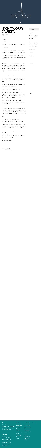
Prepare (33, 198)
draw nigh (35, 280)
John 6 (30, 176)
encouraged (30, 283)
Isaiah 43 (36, 167)
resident (33, 370)
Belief (34, 120)
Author (34, 118)
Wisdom (35, 230)
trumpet (33, 404)
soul (32, 385)
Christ (35, 123)
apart (34, 239)
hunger (30, 312)
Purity (37, 213)
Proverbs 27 (35, 203)
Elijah (31, 137)
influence (30, 317)
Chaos (38, 121)
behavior (33, 246)
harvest (33, 307)
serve (30, 380)
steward (35, 389)
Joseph (36, 176)
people (32, 346)
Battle (30, 120)
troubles (36, 402)
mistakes (30, 336)
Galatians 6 (30, 150)
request (30, 370)
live (33, 329)
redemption (37, 365)
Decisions (32, 130)
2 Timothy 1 (33, 113)
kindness (36, 322)
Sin (29, 83)
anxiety (30, 239)
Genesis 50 (37, 154)
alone (30, 237)
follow (36, 295)
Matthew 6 (7, 149)
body (32, 249)
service (32, 380)
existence (36, 288)
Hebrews (37, 164)
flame (31, 295)
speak (36, 385)
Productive (32, 200)
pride (35, 353)
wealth (36, 411)
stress (30, 390)
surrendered (35, 394)
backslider (33, 244)
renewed (32, 368)
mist (32, 336)
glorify (32, 302)
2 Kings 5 (34, 111)
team (30, 397)
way (31, 411)
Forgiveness (31, 71)
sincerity (33, 382)
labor (33, 324)
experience (30, 290)
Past (33, 193)
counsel (36, 268)
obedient (30, 341)
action (37, 234)
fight (36, 293)
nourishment (32, 339)
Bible (36, 120)
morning (37, 336)
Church (38, 123)
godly (35, 302)
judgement (33, 322)
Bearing (32, 120)
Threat (33, 227)
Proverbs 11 (30, 201)
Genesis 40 (33, 154)
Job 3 (37, 171)
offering (34, 341)
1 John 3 (35, 99)
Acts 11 (35, 116)
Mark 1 (34, 184)
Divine (35, 135)
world (30, 414)
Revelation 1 (30, 217)
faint (33, 290)
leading (35, 326)
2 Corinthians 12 (35, 108)
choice (35, 254)
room (33, 373)
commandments (31, 259)
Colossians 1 (30, 125)
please (37, 348)
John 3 (35, 174)
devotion (30, 276)
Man (29, 184)
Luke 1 (31, 183)
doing (32, 280)
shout (37, 380)
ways (30, 411)
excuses (30, 288)
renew (34, 368)
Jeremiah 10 (30, 171)
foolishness (30, 297)
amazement (32, 237)
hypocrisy (30, 314)
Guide (35, 159)
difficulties (33, 276)
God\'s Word (30, 157)
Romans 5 (37, 217)
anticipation (36, 237)
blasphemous (33, 247)
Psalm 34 (30, 210)
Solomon (32, 222)
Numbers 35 (34, 191)
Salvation (30, 220)
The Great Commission (33, 86)
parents (37, 343)
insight (33, 317)
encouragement (35, 283)
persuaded (30, 348)
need (30, 339)
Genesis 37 (34, 152)
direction (36, 276)
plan (32, 348)
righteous (30, 373)
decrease (37, 271)
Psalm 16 (33, 208)
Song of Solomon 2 (36, 222)
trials (32, 402)
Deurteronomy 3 (36, 130)
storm (37, 389)
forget (34, 297)
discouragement (34, 278)
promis (33, 358)
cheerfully (30, 254)
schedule (30, 377)
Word (33, 232)
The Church (31, 84)
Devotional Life (32, 68)
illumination (33, 314)
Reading (30, 215)
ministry (34, 334)
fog (34, 295)
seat (34, 377)
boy (35, 249)
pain (35, 343)
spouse (32, 387)
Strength (30, 225)
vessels (36, 407)
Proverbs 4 (37, 205)
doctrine (30, 280)
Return (36, 215)
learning (37, 326)
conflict (35, 263)
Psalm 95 (33, 213)
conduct (33, 263)
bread (37, 249)
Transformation (37, 227)
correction (34, 268)
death (35, 271)
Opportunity (30, 193)
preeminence (33, 351)
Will (33, 230)
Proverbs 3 (33, 205)
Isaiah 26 (30, 167)
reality (36, 363)
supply (30, 394)
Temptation (30, 227)
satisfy (36, 375)
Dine (33, 135)
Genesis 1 (37, 150)
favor (30, 293)
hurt (36, 312)
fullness (37, 300)
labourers (35, 324)
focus (33, 295)
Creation (30, 128)
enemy (38, 283)
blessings (30, 249)
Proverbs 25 (32, 203)
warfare (32, 409)
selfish (38, 377)
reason (30, 365)
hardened (30, 307)
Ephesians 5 (30, 140)
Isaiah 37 (33, 167)
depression (37, 273)
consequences (34, 264)
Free (34, 147)
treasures (30, 402)
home (30, 310)
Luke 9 (37, 183)
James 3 (32, 169)
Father (35, 145)
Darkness (35, 128)
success (38, 390)
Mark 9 (37, 184)
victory (30, 409)
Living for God (7, 148)
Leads (30, 181)
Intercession (31, 73)
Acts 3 (30, 118)
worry (10, 149)
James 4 (34, 169)
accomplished (31, 234)
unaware (33, 406)
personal (34, 346)
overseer (33, 343)
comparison (34, 261)
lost (34, 329)
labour (37, 324)
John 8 (34, 176)
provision (36, 360)
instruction (30, 319)
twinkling (30, 406)
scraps (33, 377)
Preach (30, 198)
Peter (37, 193)
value (34, 407)
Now (31, 191)
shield (36, 380)
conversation (36, 266)
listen (32, 329)
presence (30, 353)
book (34, 249)
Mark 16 (32, 184)
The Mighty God (32, 87)
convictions (30, 268)
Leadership (37, 179)
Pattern (35, 193)
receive (34, 365)
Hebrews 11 (32, 162)
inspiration (35, 317)
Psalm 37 (33, 210)
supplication (36, 392)
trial (34, 402)
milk (29, 334)
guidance (34, 305)
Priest (30, 200)
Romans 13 (34, 217)
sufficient (33, 392)
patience (38, 344)
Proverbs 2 (30, 205)
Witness (38, 230)
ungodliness (36, 406)
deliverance (30, 273)
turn (38, 404)
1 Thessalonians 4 (36, 103)
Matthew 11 (30, 186)
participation (30, 344)
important (37, 314)
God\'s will (34, 157)
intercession (37, 319)
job (29, 322)
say (37, 375)
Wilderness (30, 230)
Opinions (37, 191)
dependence (34, 273)
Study (35, 225)
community (30, 261)
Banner (36, 118)
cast (38, 251)
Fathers (33, 145)
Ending (33, 137)
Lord (34, 181)
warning (35, 409)
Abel (33, 116)
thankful (30, 399)
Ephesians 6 (34, 140)
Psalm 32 (36, 208)
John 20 (30, 174)
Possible (35, 196)
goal (34, 302)
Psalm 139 (30, 208)
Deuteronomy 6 (36, 133)
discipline (30, 278)
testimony (34, 397)
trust (34, 404)
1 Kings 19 (35, 101)
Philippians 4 (31, 196)
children (33, 254)
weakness (34, 411)
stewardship (32, 389)
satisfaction (33, 375)
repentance (37, 368)
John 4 (37, 174)
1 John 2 (32, 99)
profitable (35, 356)
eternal (32, 285)
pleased (35, 348)
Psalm (35, 213)
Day (29, 130)
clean (36, 256)
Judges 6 (30, 179)
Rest (11, 148)
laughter (30, 326)
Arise (32, 118)
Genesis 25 (30, 152)
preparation (37, 351)
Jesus (33, 171)
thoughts (35, 399)
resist (34, 370)
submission (35, 390)
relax (30, 368)
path (35, 344)
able (37, 232)
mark (31, 331)
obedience (36, 339)
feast (31, 293)
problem (30, 356)
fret (29, 300)
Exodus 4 (33, 142)
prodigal (33, 356)
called (33, 251)
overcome (30, 343)
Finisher (30, 147)
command (35, 259)
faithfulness (35, 290)
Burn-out (35, 121)
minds (31, 334)
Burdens (33, 121)
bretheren (30, 251)
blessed (36, 247)
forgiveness (37, 297)
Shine (37, 220)
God (36, 157)
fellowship (34, 293)
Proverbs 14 (34, 201)
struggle (32, 390)
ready (34, 363)
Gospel (30, 159)
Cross (32, 128)
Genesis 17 (34, 150)
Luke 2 (33, 183)
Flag (32, 147)
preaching (30, 351)
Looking (32, 181)
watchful (37, 409)
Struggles (33, 225)
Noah (30, 191)
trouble (30, 404)
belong (30, 247)
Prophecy (35, 200)
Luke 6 (35, 183)
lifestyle (30, 327)
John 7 (32, 176)
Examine (37, 140)
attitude (30, 244)
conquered (30, 264)
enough (30, 285)
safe (36, 373)
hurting (35, 312)
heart (37, 307)
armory (37, 239)
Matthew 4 (32, 188)
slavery (36, 382)
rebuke (32, 365)
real (37, 363)
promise (30, 358)
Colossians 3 (34, 125)
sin (34, 382)
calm (34, 251)
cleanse (34, 256)
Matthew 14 (34, 186)
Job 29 (35, 171)
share (34, 380)
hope (34, 310)
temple (32, 397)
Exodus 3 (30, 142)
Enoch (35, 137)
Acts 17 (38, 116)
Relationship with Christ (33, 78)
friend (31, 300)
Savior (33, 220)
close (38, 256)
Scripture (31, 81)
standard (37, 387)
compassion (37, 261)
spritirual (34, 387)
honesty (32, 310)
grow (30, 305)
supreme (32, 394)
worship (34, 414)
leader (32, 326)
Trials (30, 89)
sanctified (30, 375)
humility (36, 310)
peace (30, 346)
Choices (30, 123)
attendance (30, 242)
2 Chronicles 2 (35, 106)
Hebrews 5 (30, 164)
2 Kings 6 (37, 111)
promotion (35, 358)
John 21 (33, 174)
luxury (38, 329)
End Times (31, 70)
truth (36, 404)
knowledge (30, 324)
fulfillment (34, 300)
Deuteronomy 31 (31, 133)
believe (37, 246)
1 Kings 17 (32, 101)
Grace (33, 159)
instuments (33, 319)
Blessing (30, 121)
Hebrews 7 (33, 164)
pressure (33, 353)
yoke (37, 414)
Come (37, 125)
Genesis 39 (37, 152)
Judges (33, 179)
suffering (30, 392)
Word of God (30, 232)
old (36, 341)
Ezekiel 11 (36, 142)
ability (35, 232)
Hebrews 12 (35, 162)
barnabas (36, 244)
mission (36, 334)
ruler (34, 373)
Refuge (33, 215)
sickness (30, 382)
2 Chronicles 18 (34, 104)
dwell (37, 280)
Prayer (30, 76)
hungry (32, 312)
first (29, 295)
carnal (36, 251)
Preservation (35, 198)
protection (30, 360)
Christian (33, 123)
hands (36, 305)
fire (37, 293)
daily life (33, 271)
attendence (34, 242)
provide (33, 360)
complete (30, 263)
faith (13, 149)
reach (32, 363)
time (37, 399)
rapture (30, 363)
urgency (30, 407)
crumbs (30, 271)
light (33, 327)
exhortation (33, 288)
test (36, 397)
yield (36, 414)
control (34, 266)
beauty (30, 246)
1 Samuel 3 (32, 103)
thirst (32, 399)
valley (32, 407)
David (37, 128)
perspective (37, 346)
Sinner (30, 222)
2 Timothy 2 (37, 113)
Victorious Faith (32, 91)
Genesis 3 (30, 154)
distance (37, 278)
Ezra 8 (31, 145)
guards (32, 305)
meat (36, 331)
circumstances (31, 256)
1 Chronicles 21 (31, 96)
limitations (35, 327)
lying (29, 331)
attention (37, 242)
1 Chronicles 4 (35, 96)
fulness (30, 302)
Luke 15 (36, 181)
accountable (34, 234)
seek (36, 377)
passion (34, 344)
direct (38, 276)
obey (32, 341)
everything (35, 285)
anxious (33, 239)
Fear (37, 145)
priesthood (37, 353)
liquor (30, 329)
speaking (34, 385)
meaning (34, 331)
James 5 (36, 169)
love (36, 329)
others (38, 341)
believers (35, 246)
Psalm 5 (30, 213)
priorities (15, 149)
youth (30, 416)
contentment (30, 266)
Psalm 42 (36, 210)
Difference (30, 135)
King (34, 179)
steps (30, 389)
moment (35, 336)
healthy (35, 307)
